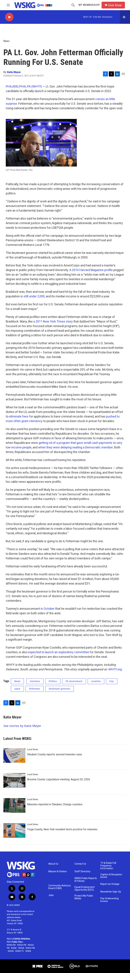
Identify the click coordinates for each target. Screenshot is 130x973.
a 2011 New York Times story (53, 321)
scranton (96, 681)
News (6, 41)
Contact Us (80, 864)
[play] (9, 17)
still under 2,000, (34, 296)
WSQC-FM (30, 948)
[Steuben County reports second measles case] (14, 755)
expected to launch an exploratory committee (58, 652)
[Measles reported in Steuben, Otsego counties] (14, 805)
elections (35, 681)
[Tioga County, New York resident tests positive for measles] (14, 830)
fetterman (34, 688)
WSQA (21, 948)
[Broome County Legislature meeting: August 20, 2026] (14, 780)
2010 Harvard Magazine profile (92, 270)
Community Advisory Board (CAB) (59, 887)
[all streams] (125, 17)
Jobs (51, 895)
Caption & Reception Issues (111, 876)
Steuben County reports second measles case (54, 754)
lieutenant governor (59, 688)
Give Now (115, 5)
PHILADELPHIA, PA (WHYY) (24, 86)
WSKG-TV (19, 951)
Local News (32, 749)
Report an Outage (109, 884)
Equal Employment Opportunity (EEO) (84, 888)
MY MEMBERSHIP (89, 5)
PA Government (74, 681)
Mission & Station (57, 871)
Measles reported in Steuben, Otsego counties (54, 804)
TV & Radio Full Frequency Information (108, 866)
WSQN (11, 951)
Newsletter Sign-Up (110, 891)
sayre (17, 688)
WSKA (28, 951)
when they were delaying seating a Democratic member (75, 447)
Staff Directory (82, 871)
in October (48, 608)
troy (112, 681)
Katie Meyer (14, 72)
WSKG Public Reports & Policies (85, 879)
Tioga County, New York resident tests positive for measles (62, 829)
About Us (53, 864)
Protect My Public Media (83, 897)
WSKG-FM (11, 945)
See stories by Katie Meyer (22, 726)
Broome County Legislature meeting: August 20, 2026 (58, 779)
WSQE (14, 948)
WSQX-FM (21, 945)
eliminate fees (18, 416)
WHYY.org (115, 669)
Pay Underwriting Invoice (109, 899)
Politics (53, 681)
